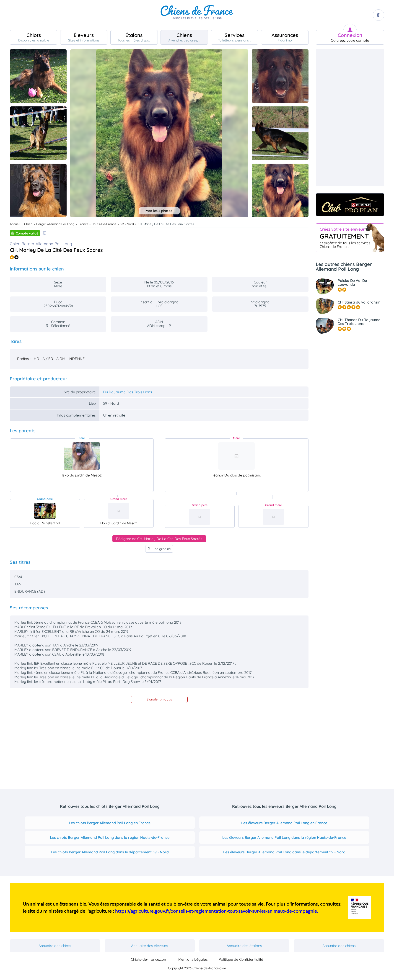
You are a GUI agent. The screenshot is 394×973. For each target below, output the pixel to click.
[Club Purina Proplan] (350, 204)
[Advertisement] (350, 117)
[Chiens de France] (197, 15)
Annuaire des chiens (339, 945)
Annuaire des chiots (55, 945)
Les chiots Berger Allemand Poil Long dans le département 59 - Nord (110, 852)
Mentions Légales (193, 959)
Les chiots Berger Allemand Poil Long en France (109, 823)
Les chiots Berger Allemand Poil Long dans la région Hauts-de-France (109, 837)
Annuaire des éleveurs (149, 945)
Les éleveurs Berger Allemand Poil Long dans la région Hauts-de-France (284, 837)
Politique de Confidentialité (241, 959)
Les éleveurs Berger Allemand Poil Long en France (284, 823)
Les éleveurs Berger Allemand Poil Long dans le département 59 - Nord (284, 852)
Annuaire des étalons (244, 945)
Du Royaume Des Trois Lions (127, 392)
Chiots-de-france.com (149, 959)
